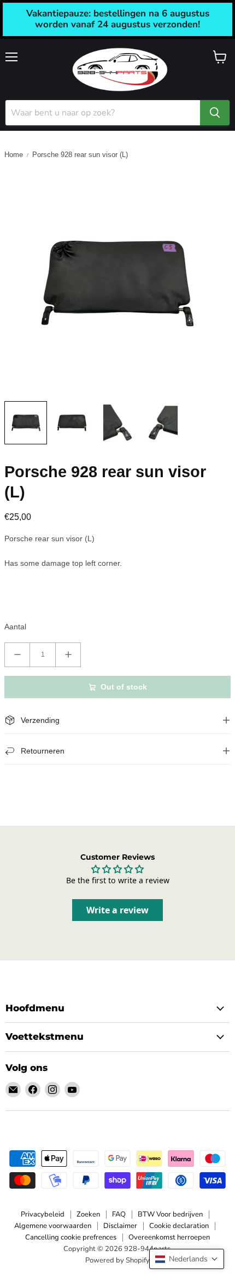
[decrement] (17, 655)
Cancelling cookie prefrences (70, 1237)
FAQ (119, 1214)
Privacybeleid (42, 1214)
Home (13, 154)
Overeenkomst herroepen (169, 1237)
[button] (187, 1259)
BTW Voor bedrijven (170, 1214)
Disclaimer (120, 1226)
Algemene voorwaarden (52, 1226)
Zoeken (88, 1214)
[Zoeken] (215, 112)
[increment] (68, 655)
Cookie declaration (179, 1226)
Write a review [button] (117, 910)
